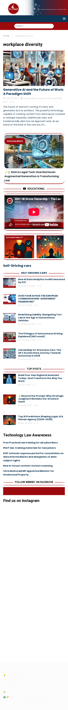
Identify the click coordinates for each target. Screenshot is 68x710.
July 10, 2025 (26, 405)
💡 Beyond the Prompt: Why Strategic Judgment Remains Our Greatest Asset (41, 398)
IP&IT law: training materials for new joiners (29, 447)
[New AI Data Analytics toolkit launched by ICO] (9, 283)
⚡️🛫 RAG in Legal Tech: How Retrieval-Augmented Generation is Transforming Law (31, 176)
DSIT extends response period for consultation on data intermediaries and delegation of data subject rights (33, 457)
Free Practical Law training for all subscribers (30, 442)
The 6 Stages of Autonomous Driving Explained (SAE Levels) (40, 335)
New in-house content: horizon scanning (28, 465)
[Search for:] (34, 25)
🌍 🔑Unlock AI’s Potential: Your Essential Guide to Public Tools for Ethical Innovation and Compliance (31, 698)
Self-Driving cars (34, 273)
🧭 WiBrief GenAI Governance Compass (23, 692)
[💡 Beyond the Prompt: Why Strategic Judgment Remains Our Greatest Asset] (19, 246)
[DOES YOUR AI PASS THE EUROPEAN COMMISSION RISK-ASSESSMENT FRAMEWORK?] (9, 299)
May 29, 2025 (26, 423)
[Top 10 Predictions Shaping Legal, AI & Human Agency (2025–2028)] (51, 246)
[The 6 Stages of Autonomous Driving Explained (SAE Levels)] (9, 337)
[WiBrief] (34, 13)
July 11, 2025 (25, 384)
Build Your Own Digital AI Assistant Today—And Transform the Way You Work (40, 378)
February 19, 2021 (27, 286)
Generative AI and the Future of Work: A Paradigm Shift (33, 91)
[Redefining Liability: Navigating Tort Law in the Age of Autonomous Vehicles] (9, 318)
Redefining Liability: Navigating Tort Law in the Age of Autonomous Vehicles (40, 317)
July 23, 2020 (12, 98)
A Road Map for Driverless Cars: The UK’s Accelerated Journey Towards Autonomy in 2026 (39, 352)
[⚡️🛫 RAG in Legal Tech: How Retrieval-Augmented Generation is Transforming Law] (34, 151)
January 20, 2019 (27, 324)
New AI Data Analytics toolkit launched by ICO (41, 281)
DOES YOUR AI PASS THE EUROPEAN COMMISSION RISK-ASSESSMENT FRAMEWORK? (38, 298)
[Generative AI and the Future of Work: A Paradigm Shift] (34, 68)
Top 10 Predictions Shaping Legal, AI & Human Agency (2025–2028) (40, 418)
